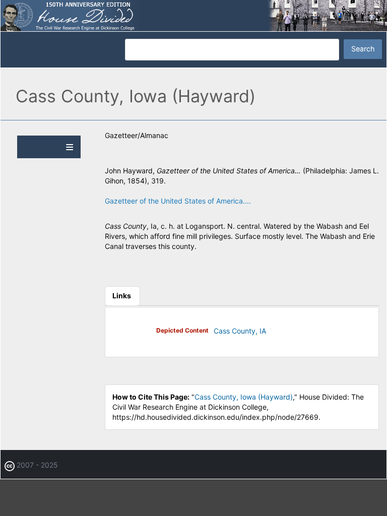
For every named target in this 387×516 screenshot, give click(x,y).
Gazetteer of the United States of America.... (178, 201)
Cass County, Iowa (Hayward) (244, 397)
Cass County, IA (240, 331)
